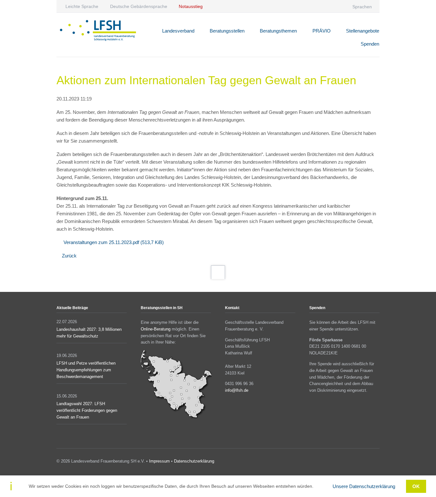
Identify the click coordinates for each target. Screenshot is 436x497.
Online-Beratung (155, 329)
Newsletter (377, 462)
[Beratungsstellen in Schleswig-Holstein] (176, 416)
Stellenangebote (362, 30)
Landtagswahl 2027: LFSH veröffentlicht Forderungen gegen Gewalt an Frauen (86, 410)
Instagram (367, 462)
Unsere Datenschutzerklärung (364, 486)
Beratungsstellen (227, 30)
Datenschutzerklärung (194, 461)
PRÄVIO (321, 30)
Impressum (159, 461)
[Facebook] (314, 6)
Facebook (358, 462)
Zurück (69, 255)
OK (416, 486)
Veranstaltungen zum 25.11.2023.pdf (114, 242)
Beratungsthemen (278, 30)
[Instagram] (326, 6)
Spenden (370, 44)
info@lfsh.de (236, 390)
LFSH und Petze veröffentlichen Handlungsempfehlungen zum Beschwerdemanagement (86, 370)
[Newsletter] (339, 6)
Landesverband (178, 30)
